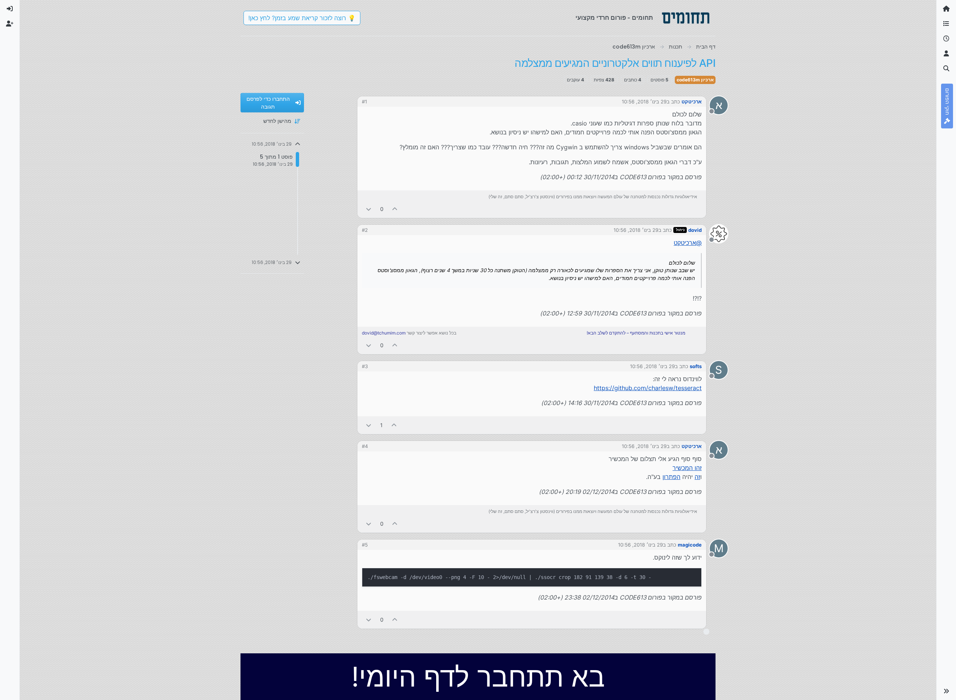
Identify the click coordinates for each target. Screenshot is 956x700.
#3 (365, 366)
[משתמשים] (946, 54)
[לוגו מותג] (686, 18)
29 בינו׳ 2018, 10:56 (644, 102)
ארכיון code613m (695, 80)
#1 (364, 102)
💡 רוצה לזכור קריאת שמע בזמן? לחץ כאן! (302, 18)
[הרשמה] (9, 24)
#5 (365, 545)
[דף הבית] (946, 9)
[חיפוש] (946, 69)
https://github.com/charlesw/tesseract (648, 388)
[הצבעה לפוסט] (395, 209)
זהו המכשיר (687, 468)
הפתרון (671, 476)
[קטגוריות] (946, 24)
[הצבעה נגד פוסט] (368, 209)
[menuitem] (9, 9)
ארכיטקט (692, 102)
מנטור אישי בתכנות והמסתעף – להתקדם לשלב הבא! (636, 333)
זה (697, 476)
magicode (690, 545)
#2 (365, 230)
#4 (365, 446)
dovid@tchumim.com (384, 333)
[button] (946, 691)
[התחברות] (9, 9)
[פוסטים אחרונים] (946, 39)
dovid (695, 230)
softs (696, 366)
